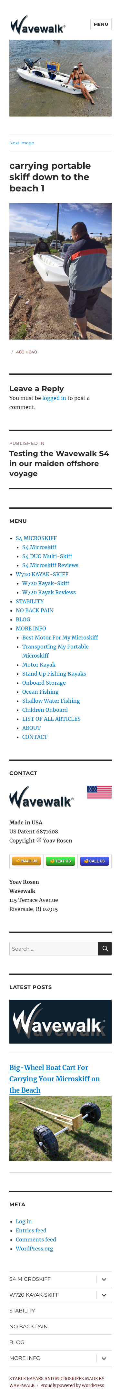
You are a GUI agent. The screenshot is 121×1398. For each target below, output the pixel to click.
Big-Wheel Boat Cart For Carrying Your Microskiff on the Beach (54, 1079)
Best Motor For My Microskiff (60, 637)
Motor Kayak (38, 664)
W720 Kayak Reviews (49, 592)
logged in (54, 398)
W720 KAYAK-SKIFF (42, 574)
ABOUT (31, 728)
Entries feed (31, 1230)
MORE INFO (31, 628)
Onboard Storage (44, 682)
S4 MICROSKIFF (36, 538)
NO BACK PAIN (35, 610)
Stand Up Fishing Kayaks (54, 673)
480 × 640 (26, 351)
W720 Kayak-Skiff (45, 583)
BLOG (23, 619)
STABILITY (30, 601)
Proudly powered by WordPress (72, 1385)
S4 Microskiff (39, 547)
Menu (101, 24)
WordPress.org (34, 1248)
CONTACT (34, 737)
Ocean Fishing (40, 692)
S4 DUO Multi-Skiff (47, 556)
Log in (24, 1221)
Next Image (21, 142)
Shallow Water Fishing (51, 701)
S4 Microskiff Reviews (50, 565)
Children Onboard (45, 710)
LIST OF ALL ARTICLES (51, 719)
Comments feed (36, 1239)
